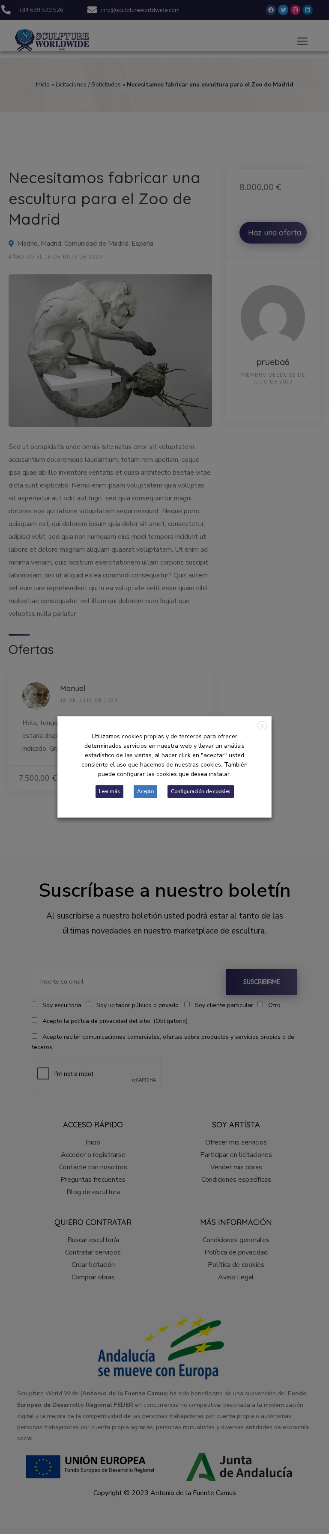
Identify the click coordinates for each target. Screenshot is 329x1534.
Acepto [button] (145, 791)
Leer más (109, 791)
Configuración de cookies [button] (200, 791)
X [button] (262, 725)
